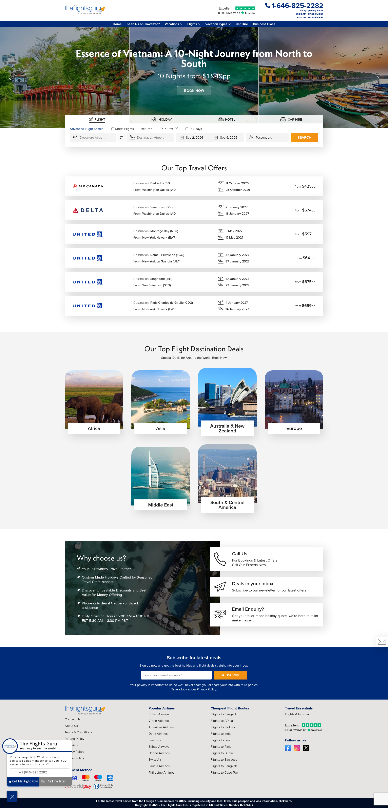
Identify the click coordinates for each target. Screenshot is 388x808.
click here (285, 801)
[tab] (97, 119)
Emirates (155, 740)
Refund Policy (74, 738)
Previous (10, 77)
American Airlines (161, 727)
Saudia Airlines (159, 766)
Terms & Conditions (78, 732)
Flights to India (221, 733)
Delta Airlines (158, 733)
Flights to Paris (221, 746)
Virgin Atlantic (159, 720)
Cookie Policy (74, 758)
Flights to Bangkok (224, 714)
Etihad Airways (159, 746)
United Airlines (159, 753)
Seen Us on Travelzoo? (143, 24)
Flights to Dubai (222, 753)
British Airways (159, 714)
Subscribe (230, 674)
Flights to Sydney (223, 727)
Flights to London (223, 740)
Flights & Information (299, 714)
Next (378, 77)
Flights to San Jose (224, 759)
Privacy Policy (206, 689)
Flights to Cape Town (225, 772)
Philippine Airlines (161, 772)
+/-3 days (195, 128)
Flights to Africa (222, 720)
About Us (71, 725)
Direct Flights (124, 128)
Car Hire (242, 24)
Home (117, 24)
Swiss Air (155, 759)
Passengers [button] (264, 137)
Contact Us (72, 719)
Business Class (264, 24)
